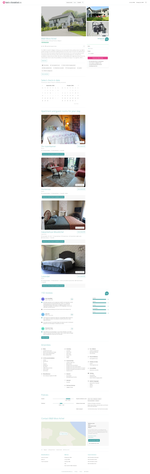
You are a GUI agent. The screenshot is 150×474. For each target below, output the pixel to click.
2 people (79, 2)
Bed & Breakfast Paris (92, 463)
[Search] (83, 2)
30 (47, 100)
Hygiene (94, 301)
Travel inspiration (44, 461)
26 (55, 98)
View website (90, 437)
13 (65, 95)
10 (50, 93)
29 (45, 100)
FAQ (65, 463)
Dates (75, 2)
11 (52, 93)
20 (65, 98)
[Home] (42, 449)
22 (45, 98)
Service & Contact (44, 457)
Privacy (76, 471)
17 (50, 95)
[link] (12, 2)
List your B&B (67, 459)
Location (94, 305)
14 (42, 95)
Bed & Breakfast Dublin (92, 459)
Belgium (59, 40)
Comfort (94, 298)
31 (75, 100)
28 (42, 100)
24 (50, 98)
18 (52, 95)
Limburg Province (53, 40)
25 (52, 98)
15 (45, 95)
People (89, 51)
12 (55, 93)
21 (42, 98)
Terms (81, 471)
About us (43, 459)
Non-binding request (45, 42)
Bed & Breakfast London (92, 461)
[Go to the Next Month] (78, 85)
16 (47, 95)
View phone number (92, 435)
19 (55, 95)
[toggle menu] (146, 2)
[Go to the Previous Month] (42, 85)
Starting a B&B (67, 461)
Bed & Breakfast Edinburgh (93, 457)
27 (65, 100)
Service (94, 311)
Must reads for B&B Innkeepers (71, 465)
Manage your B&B (68, 457)
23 (47, 98)
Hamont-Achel (69, 2)
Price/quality (95, 308)
